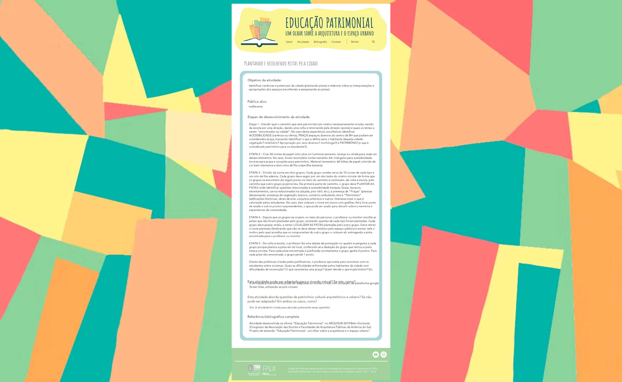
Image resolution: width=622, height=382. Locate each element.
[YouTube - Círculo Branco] (376, 354)
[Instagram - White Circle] (383, 354)
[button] (289, 41)
